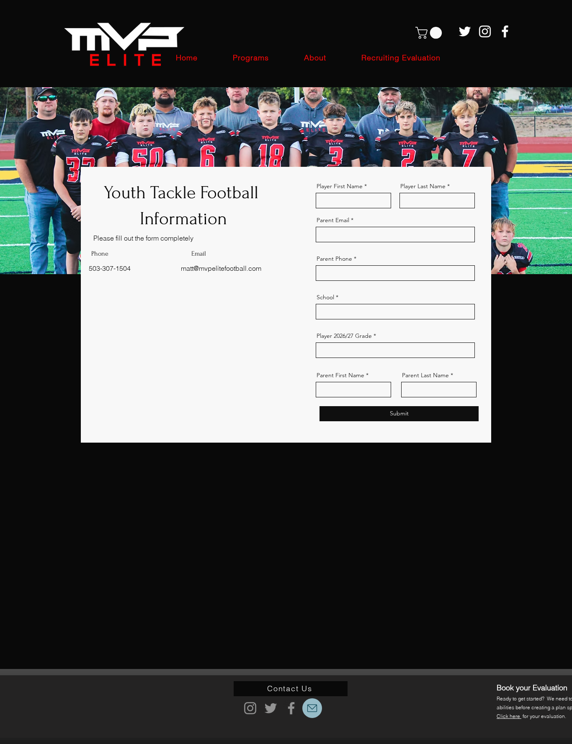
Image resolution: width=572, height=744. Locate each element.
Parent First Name (340, 375)
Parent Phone (334, 259)
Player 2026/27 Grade (344, 336)
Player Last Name (423, 186)
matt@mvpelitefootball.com (221, 268)
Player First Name (340, 186)
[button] (430, 33)
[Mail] (312, 708)
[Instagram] (485, 31)
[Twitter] (465, 31)
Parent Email (333, 220)
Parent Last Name (425, 375)
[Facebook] (505, 31)
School (325, 297)
